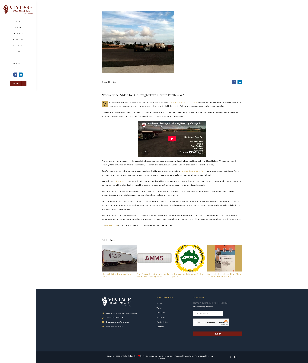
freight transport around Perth (184, 102)
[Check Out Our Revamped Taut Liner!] (119, 246)
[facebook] (15, 75)
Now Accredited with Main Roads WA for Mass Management (153, 275)
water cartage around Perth (193, 171)
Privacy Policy (188, 356)
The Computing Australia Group (154, 356)
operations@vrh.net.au (120, 322)
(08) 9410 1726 (120, 181)
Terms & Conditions (202, 356)
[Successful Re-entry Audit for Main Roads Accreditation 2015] (224, 246)
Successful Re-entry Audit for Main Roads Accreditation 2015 (224, 275)
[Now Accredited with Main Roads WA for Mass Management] (154, 246)
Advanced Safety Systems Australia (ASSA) (188, 275)
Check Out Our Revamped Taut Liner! (116, 275)
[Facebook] (234, 82)
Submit (218, 334)
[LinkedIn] (239, 82)
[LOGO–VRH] (18, 5)
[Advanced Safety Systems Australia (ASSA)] (189, 246)
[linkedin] (21, 75)
